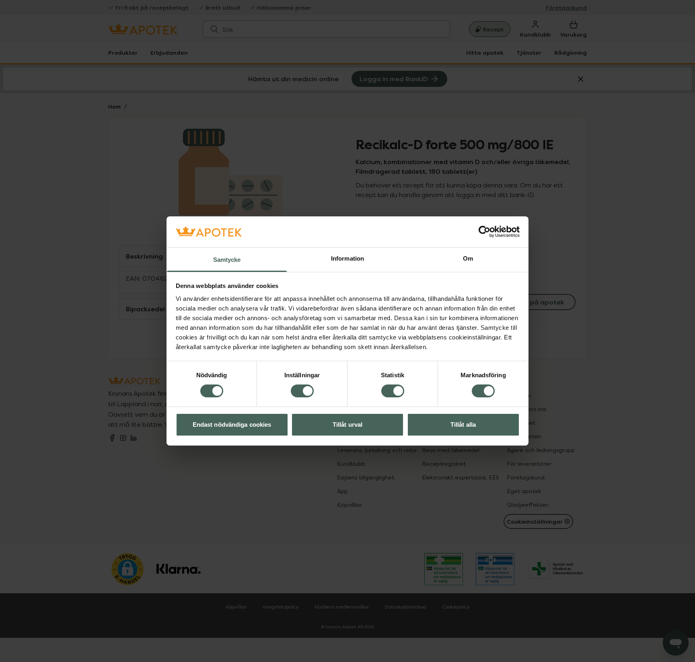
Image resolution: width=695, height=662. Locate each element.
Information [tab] (347, 258)
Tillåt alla (463, 424)
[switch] (302, 390)
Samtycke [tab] (227, 259)
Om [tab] (468, 258)
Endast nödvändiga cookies (232, 424)
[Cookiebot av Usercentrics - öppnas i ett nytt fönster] (484, 232)
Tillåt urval (347, 424)
